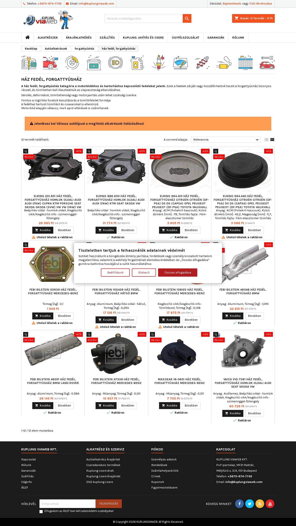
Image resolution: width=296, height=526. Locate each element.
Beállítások (115, 272)
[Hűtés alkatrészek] (245, 62)
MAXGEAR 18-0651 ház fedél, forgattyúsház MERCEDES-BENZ (180, 381)
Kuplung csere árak (100, 471)
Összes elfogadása (177, 272)
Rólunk (238, 37)
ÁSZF (24, 487)
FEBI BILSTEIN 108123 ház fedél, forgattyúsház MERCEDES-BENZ (180, 291)
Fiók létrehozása (260, 3)
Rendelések (159, 465)
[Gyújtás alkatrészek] (158, 62)
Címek (155, 476)
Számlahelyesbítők (165, 471)
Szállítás (107, 37)
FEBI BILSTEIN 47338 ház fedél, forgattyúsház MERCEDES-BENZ (116, 381)
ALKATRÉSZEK (48, 37)
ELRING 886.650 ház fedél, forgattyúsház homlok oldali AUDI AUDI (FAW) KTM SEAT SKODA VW (116, 199)
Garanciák (215, 37)
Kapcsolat (28, 459)
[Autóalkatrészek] (28, 62)
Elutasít (144, 272)
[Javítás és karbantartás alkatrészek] (50, 62)
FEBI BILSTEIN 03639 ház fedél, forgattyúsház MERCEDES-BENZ (53, 291)
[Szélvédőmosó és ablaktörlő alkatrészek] (180, 62)
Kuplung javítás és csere (143, 37)
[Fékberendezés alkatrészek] (72, 62)
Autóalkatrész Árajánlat (103, 459)
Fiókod (157, 449)
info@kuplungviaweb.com (96, 3)
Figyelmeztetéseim (164, 487)
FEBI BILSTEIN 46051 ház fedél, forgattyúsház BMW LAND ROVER (53, 381)
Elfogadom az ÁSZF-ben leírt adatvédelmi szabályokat (79, 511)
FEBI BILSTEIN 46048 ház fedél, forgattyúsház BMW (243, 291)
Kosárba (42, 230)
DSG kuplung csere (99, 482)
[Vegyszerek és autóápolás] (137, 62)
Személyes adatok (164, 459)
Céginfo (26, 482)
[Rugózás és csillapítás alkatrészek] (202, 62)
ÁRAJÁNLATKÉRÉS (79, 37)
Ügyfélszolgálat (185, 37)
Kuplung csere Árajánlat (103, 476)
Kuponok (157, 482)
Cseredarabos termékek (103, 465)
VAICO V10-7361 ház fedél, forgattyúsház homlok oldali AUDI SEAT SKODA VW (243, 382)
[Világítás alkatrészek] (115, 62)
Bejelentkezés (232, 3)
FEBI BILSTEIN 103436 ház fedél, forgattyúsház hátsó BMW (116, 291)
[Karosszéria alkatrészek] (267, 62)
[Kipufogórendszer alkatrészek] (223, 62)
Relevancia (226, 139)
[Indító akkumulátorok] (93, 62)
